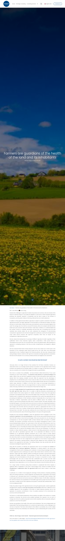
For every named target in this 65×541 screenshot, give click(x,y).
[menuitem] (14, 4)
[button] (41, 3)
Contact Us (57, 3)
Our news (12, 307)
